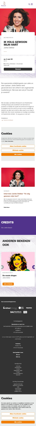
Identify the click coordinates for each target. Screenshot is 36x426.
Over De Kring (18, 388)
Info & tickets (8, 284)
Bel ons (18, 354)
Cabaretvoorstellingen (8, 120)
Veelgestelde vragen (18, 370)
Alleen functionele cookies (18, 146)
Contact (18, 369)
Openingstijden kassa (18, 352)
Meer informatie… (9, 141)
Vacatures (18, 375)
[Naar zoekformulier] (29, 4)
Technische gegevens (18, 373)
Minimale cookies (18, 150)
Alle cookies (18, 154)
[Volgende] (34, 267)
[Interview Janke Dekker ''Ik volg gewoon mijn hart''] (18, 177)
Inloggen (18, 372)
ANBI (18, 387)
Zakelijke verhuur (18, 391)
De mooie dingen (9, 275)
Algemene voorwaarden (18, 385)
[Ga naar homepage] (3, 4)
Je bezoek (18, 366)
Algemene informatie (18, 384)
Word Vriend (18, 390)
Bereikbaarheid (18, 367)
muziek (5, 51)
